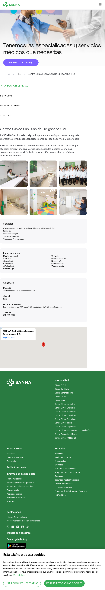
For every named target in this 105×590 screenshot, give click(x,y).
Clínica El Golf (60, 385)
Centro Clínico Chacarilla (65, 408)
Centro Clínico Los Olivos (65, 415)
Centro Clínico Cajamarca (65, 427)
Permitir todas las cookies (64, 583)
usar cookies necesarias (22, 583)
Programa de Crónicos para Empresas (71, 491)
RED (19, 73)
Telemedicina (60, 495)
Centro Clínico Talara (63, 423)
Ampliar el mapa (9, 338)
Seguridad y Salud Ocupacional (68, 480)
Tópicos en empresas (63, 483)
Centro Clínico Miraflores (65, 412)
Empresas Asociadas (15, 457)
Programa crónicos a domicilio (67, 472)
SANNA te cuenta (16, 467)
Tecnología (11, 461)
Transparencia (13, 490)
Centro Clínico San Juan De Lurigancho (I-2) (51, 73)
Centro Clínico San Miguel (65, 419)
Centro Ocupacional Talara (66, 434)
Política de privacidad (16, 498)
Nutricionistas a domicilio (65, 469)
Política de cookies (14, 494)
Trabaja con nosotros (18, 532)
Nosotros (10, 454)
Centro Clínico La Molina (65, 404)
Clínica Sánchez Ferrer (64, 393)
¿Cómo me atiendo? (15, 479)
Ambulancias (60, 461)
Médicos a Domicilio (63, 457)
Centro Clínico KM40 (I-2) (65, 438)
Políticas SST (12, 501)
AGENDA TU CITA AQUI (21, 62)
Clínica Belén (60, 400)
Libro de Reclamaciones (17, 517)
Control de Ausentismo (64, 487)
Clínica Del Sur (61, 396)
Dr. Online (59, 465)
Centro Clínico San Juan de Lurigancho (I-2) (73, 430)
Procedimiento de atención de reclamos (23, 521)
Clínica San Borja (62, 389)
